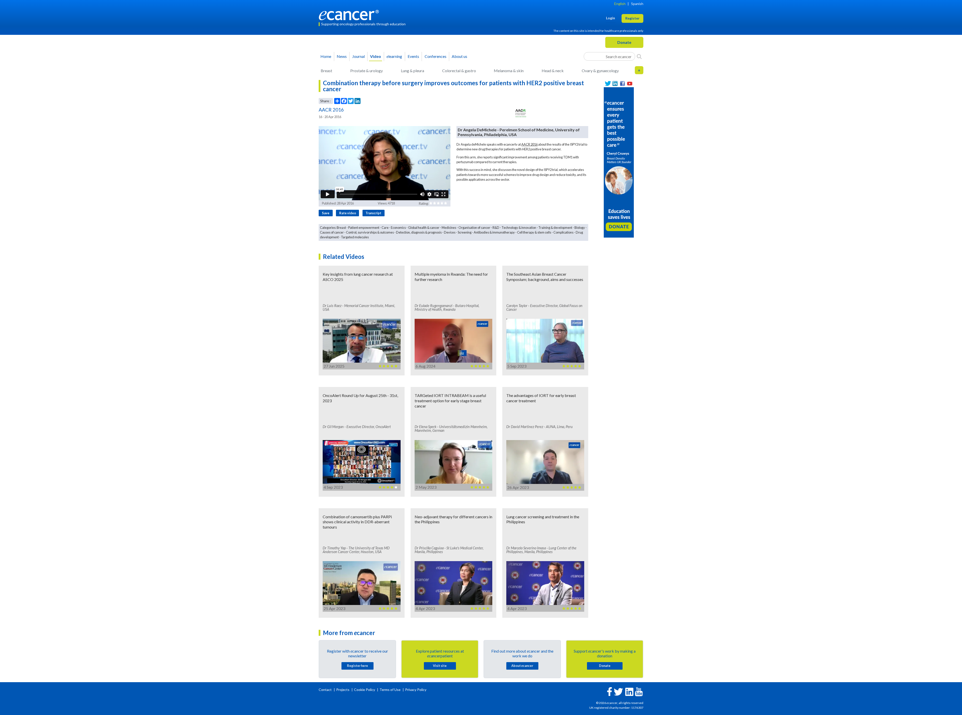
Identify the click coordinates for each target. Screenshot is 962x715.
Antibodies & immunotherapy (494, 232)
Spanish (637, 4)
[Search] (639, 56)
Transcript (373, 213)
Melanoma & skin (509, 70)
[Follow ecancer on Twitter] (618, 691)
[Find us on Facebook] (622, 83)
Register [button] (632, 18)
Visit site (440, 666)
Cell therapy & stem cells (534, 232)
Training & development (555, 228)
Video (375, 56)
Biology (579, 228)
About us (459, 56)
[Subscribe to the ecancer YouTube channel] (638, 691)
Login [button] (610, 18)
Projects (343, 689)
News (342, 56)
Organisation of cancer (474, 228)
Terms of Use (390, 689)
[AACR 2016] (520, 113)
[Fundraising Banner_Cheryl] (619, 161)
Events (413, 56)
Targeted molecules (355, 237)
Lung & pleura (412, 70)
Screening (464, 232)
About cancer (522, 666)
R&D (496, 228)
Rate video (347, 213)
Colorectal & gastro (459, 70)
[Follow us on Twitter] (608, 83)
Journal (358, 56)
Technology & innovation (519, 228)
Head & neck (553, 70)
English (620, 4)
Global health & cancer (423, 228)
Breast (326, 70)
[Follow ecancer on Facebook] (610, 691)
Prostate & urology (366, 70)
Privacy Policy (415, 689)
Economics (398, 228)
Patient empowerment (363, 228)
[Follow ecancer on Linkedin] (629, 691)
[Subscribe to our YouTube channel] (630, 83)
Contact (325, 689)
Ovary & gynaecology (600, 70)
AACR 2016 (529, 144)
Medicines (449, 228)
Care (385, 228)
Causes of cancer (332, 232)
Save (325, 213)
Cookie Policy (364, 689)
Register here (357, 666)
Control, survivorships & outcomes (370, 232)
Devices (449, 232)
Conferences (435, 56)
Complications (563, 232)
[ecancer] (350, 14)
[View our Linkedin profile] (615, 83)
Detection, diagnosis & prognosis (419, 232)
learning (394, 56)
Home (325, 56)
